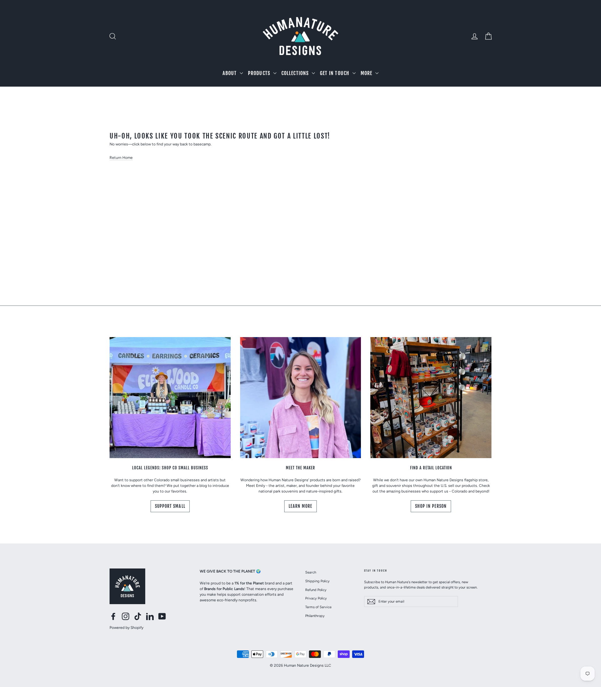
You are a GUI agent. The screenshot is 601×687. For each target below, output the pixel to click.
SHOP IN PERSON (431, 506)
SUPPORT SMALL (170, 506)
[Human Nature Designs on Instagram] (125, 616)
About (230, 73)
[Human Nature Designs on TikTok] (137, 616)
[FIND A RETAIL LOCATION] (430, 397)
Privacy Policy (316, 598)
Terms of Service (318, 607)
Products (260, 73)
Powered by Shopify (126, 627)
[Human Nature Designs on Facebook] (113, 616)
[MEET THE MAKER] (300, 397)
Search (310, 572)
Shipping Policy (317, 581)
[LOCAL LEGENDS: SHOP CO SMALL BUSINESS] (170, 397)
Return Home (121, 157)
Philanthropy (315, 616)
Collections (295, 73)
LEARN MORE (301, 506)
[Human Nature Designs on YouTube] (162, 616)
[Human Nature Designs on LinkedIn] (150, 616)
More (367, 73)
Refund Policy (315, 590)
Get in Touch (335, 73)
